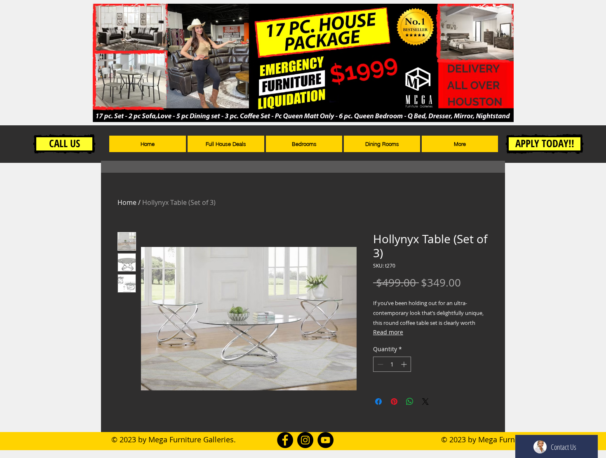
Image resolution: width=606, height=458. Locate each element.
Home (126, 202)
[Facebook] (285, 440)
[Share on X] (425, 401)
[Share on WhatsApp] (410, 401)
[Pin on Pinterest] (394, 401)
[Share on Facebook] (378, 401)
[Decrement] (379, 364)
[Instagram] (305, 440)
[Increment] (404, 364)
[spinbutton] (392, 364)
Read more (388, 332)
